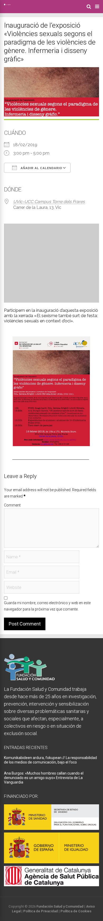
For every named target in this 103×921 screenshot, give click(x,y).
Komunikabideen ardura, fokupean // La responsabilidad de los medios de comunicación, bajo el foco (50, 760)
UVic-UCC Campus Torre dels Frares (49, 201)
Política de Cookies (75, 911)
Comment (12, 505)
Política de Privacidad (40, 911)
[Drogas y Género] (7, 4)
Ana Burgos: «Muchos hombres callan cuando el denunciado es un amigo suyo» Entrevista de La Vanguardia (43, 777)
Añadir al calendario (41, 168)
